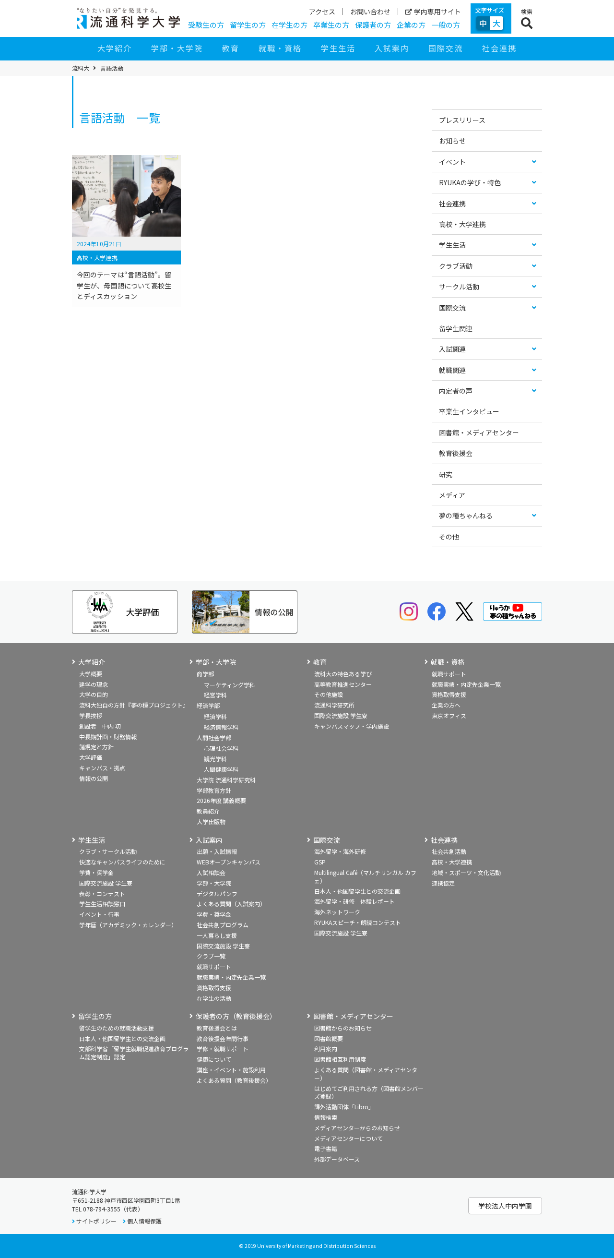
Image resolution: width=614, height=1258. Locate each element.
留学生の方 (248, 25)
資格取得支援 (449, 694)
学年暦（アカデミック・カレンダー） (128, 925)
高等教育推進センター (343, 684)
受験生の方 (206, 25)
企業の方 (411, 25)
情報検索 (325, 1117)
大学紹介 (114, 48)
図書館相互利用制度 (340, 1059)
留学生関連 (455, 328)
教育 (230, 48)
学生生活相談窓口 (102, 903)
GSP (320, 862)
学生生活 (338, 48)
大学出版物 (211, 821)
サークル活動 (459, 286)
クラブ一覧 (211, 956)
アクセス (322, 11)
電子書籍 (325, 1148)
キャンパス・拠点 (102, 768)
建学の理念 (93, 684)
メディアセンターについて (348, 1138)
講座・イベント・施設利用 (231, 1070)
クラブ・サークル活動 (108, 851)
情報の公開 (93, 778)
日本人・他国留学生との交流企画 (357, 891)
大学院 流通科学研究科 (226, 780)
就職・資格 (280, 48)
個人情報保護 (144, 1221)
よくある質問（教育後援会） (234, 1080)
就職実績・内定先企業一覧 (466, 684)
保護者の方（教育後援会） (236, 1016)
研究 (445, 474)
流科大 (80, 68)
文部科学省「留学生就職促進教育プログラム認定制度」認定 (134, 1052)
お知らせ (452, 140)
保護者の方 (373, 25)
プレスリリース (462, 120)
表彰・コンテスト (102, 893)
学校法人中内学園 (505, 1205)
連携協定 (443, 883)
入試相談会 (211, 872)
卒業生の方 (331, 25)
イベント (452, 162)
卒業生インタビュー (469, 411)
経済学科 (215, 716)
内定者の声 (455, 390)
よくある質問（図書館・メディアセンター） (365, 1074)
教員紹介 (208, 811)
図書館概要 (328, 1038)
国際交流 (445, 48)
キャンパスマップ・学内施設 (351, 726)
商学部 (205, 674)
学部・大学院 (177, 48)
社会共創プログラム (222, 925)
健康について (214, 1059)
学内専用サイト (437, 11)
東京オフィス (449, 715)
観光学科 (215, 759)
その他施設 (328, 694)
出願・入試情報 (217, 851)
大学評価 (90, 757)
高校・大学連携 (462, 224)
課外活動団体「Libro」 (344, 1106)
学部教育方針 (214, 790)
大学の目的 (93, 694)
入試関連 (452, 349)
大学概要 (90, 674)
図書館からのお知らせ (343, 1028)
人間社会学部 (214, 737)
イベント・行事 (99, 914)
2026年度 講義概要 (221, 800)
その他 (449, 536)
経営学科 (215, 695)
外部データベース (337, 1159)
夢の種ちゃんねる (466, 515)
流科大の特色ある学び (343, 674)
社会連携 (499, 48)
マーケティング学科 (229, 685)
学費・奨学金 (96, 872)
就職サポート (449, 674)
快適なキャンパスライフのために (122, 862)
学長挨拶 (90, 715)
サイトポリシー (96, 1221)
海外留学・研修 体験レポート (354, 901)
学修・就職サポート (222, 1048)
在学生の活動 (214, 998)
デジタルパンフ (217, 893)
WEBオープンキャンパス (228, 862)
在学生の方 (289, 25)
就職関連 (452, 370)
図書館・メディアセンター (479, 432)
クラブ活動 (455, 266)
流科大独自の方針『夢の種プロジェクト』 (134, 705)
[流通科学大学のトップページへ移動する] (128, 18)
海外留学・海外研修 (340, 851)
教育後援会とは (217, 1028)
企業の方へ (446, 705)
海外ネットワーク (337, 912)
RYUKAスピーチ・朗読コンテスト (357, 922)
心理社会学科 (221, 748)
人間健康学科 (221, 769)
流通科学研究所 (334, 705)
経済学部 (208, 705)
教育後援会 (455, 453)
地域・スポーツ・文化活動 (466, 872)
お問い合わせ (370, 11)
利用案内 (325, 1048)
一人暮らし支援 (217, 935)
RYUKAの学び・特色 (470, 182)
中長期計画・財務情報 (108, 736)
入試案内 (392, 48)
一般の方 (445, 25)
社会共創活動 (449, 851)
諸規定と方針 (96, 747)
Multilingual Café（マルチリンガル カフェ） (365, 876)
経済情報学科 (221, 727)
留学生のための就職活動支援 (116, 1028)
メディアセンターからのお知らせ (357, 1128)
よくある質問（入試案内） (231, 903)
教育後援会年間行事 (222, 1038)
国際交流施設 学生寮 (340, 715)
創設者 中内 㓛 (100, 726)
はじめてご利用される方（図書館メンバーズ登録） (369, 1092)
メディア (452, 495)
